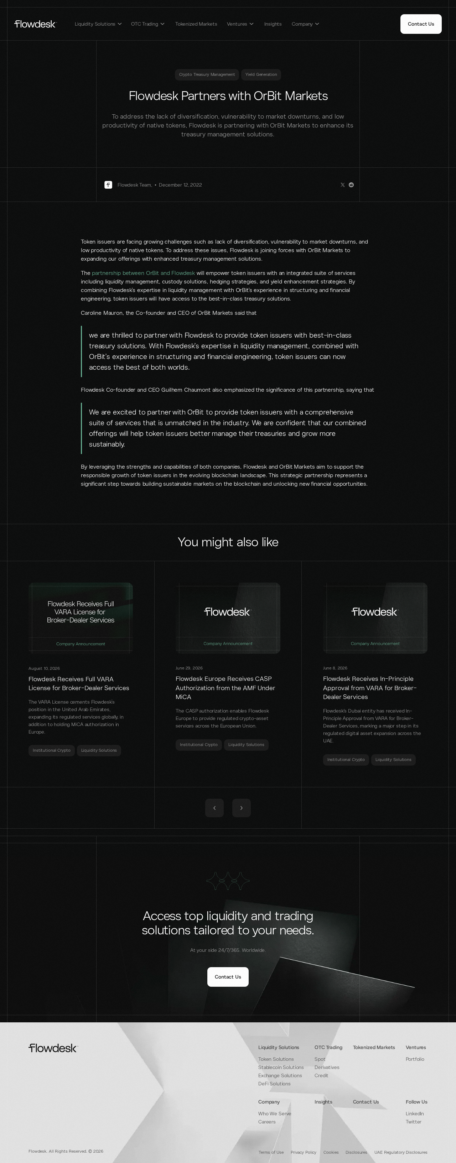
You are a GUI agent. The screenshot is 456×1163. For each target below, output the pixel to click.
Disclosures (356, 1152)
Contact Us (366, 1102)
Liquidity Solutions (278, 1047)
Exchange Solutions (280, 1076)
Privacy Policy (303, 1152)
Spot (320, 1059)
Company (269, 1102)
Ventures (416, 1047)
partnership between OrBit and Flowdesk (143, 273)
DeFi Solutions (274, 1084)
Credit (321, 1076)
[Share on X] (343, 185)
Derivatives (327, 1067)
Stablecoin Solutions (281, 1067)
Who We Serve (274, 1114)
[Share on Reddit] (351, 185)
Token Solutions (276, 1059)
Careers (267, 1122)
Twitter (413, 1122)
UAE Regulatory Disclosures (401, 1152)
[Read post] (80, 669)
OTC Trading (328, 1047)
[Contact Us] (421, 24)
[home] (35, 24)
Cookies (330, 1152)
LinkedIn (415, 1114)
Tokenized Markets (196, 24)
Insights (273, 24)
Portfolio (415, 1059)
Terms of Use (271, 1152)
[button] (99, 24)
